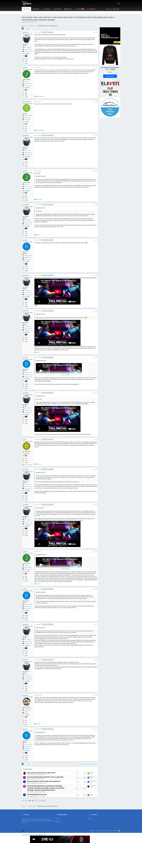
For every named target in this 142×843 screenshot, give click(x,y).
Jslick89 (25, 67)
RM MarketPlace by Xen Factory (34, 835)
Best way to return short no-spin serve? (41, 773)
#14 (96, 504)
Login (89, 818)
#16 (96, 589)
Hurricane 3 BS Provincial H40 (32, 49)
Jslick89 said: (39, 208)
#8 (96, 275)
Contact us (58, 821)
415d (91, 787)
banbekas (25, 695)
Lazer (91, 794)
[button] (40, 9)
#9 (96, 311)
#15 (96, 551)
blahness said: (39, 314)
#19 (96, 695)
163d (91, 778)
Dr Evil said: (39, 508)
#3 (96, 101)
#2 (96, 67)
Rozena (26, 713)
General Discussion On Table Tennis (36, 774)
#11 (96, 393)
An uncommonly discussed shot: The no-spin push (45, 777)
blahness (25, 240)
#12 (96, 439)
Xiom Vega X (27, 117)
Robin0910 (25, 22)
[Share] (95, 32)
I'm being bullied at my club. (37, 794)
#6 (96, 204)
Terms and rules (100, 830)
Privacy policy (108, 830)
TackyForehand (27, 101)
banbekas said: (39, 732)
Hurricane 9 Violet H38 (30, 51)
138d (91, 782)
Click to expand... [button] (65, 374)
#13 (96, 469)
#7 (96, 240)
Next (28, 28)
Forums (57, 818)
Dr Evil (24, 439)
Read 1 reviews (28, 464)
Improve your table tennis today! (35, 778)
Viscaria (26, 81)
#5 (96, 171)
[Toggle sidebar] (119, 12)
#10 (96, 357)
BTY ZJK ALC (27, 47)
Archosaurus (93, 781)
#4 (96, 135)
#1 (96, 32)
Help (114, 830)
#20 (96, 729)
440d (91, 774)
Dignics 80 (27, 711)
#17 (96, 624)
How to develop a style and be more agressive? (44, 781)
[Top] (117, 830)
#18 (96, 660)
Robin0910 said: (40, 176)
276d (91, 795)
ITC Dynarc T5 (28, 708)
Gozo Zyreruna (93, 785)
